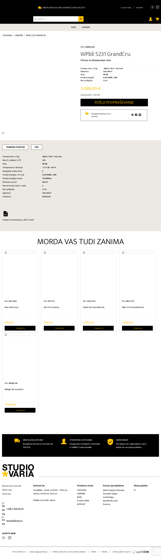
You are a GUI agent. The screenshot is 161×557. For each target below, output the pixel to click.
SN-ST (45, 182)
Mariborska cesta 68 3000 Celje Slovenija (11, 490)
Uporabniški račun (110, 500)
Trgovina (7, 35)
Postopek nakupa (110, 493)
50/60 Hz (46, 196)
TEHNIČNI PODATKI (15, 147)
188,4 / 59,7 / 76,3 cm (52, 156)
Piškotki (104, 551)
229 (43, 160)
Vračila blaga (108, 497)
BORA (73, 27)
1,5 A (44, 189)
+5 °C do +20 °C (49, 167)
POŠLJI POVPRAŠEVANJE (114, 102)
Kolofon (93, 551)
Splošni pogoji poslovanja (113, 490)
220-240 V (46, 193)
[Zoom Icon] (39, 81)
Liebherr (19, 35)
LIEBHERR (86, 27)
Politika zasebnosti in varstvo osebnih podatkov (69, 551)
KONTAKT (139, 7)
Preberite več (20, 328)
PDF (37, 147)
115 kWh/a (46, 178)
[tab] (15, 147)
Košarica (106, 504)
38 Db (44, 164)
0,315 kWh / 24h (49, 175)
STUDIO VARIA (126, 7)
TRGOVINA (81, 490)
